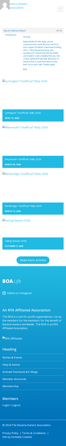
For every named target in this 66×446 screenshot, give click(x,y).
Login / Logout (11, 405)
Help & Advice (11, 364)
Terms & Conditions (34, 433)
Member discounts (14, 379)
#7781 (59, 30)
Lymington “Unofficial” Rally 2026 (23, 112)
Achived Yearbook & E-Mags (20, 372)
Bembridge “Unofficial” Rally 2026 (23, 205)
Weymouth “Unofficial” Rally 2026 (23, 159)
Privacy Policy (10, 433)
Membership (10, 386)
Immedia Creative (21, 437)
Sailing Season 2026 (16, 240)
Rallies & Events (12, 357)
